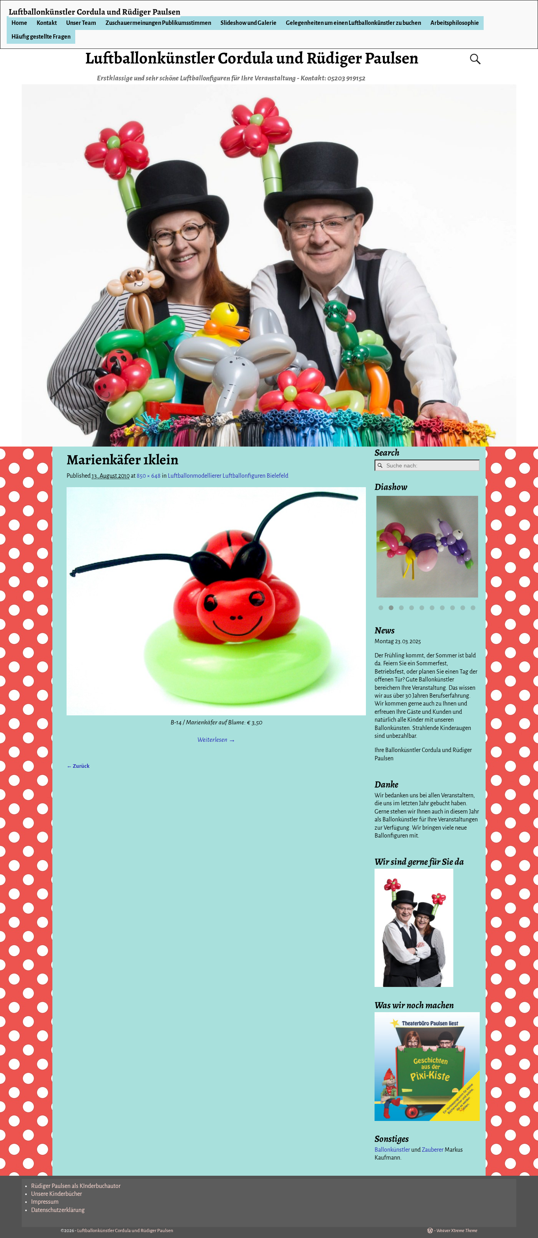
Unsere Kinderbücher (56, 1194)
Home (19, 23)
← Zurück (78, 766)
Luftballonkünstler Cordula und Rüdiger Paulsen (252, 58)
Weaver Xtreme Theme (456, 1230)
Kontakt (47, 23)
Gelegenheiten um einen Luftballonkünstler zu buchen (353, 23)
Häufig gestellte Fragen (40, 37)
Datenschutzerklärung (58, 1210)
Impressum (45, 1202)
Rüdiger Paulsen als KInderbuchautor (76, 1186)
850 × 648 (149, 476)
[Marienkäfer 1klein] (216, 601)
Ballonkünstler (392, 1150)
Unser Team (81, 23)
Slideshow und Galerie (248, 23)
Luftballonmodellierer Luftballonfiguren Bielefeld (228, 476)
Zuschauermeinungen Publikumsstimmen (158, 23)
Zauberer (432, 1150)
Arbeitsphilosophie (454, 23)
